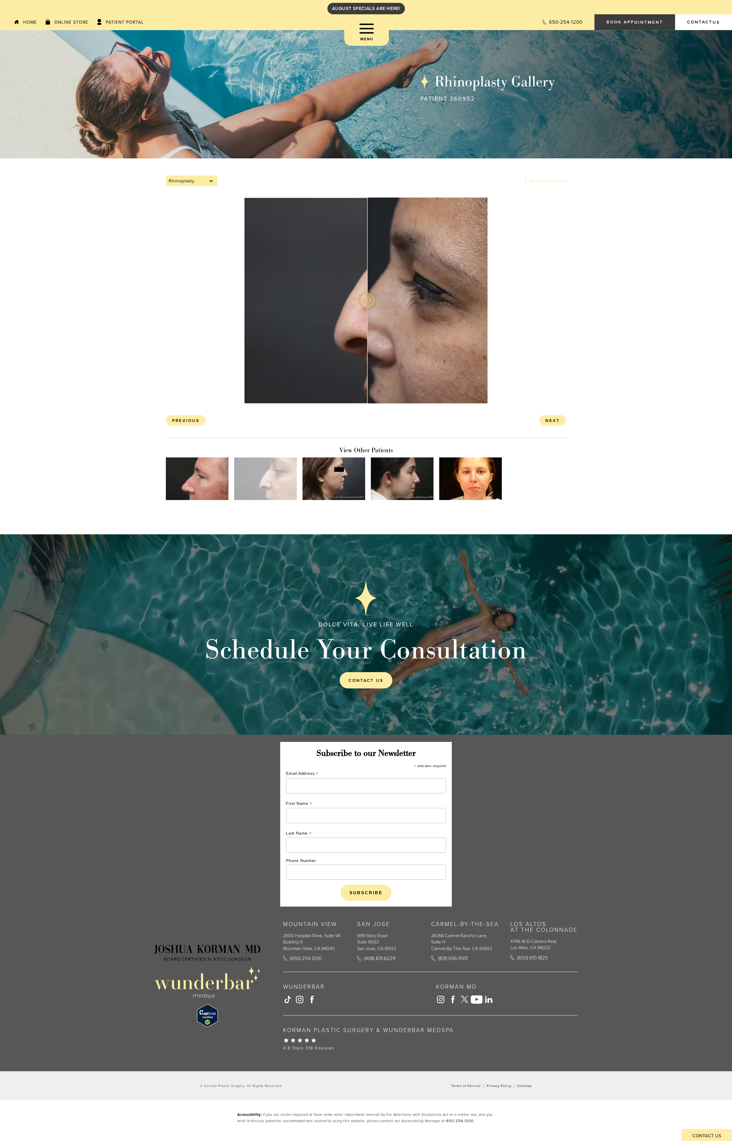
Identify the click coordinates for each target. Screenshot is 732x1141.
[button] (366, 34)
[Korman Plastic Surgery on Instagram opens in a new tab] (300, 999)
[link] (562, 22)
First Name (299, 804)
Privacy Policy (499, 1085)
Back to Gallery (547, 180)
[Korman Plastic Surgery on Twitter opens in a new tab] (465, 999)
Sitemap (524, 1085)
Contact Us (366, 680)
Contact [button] (703, 22)
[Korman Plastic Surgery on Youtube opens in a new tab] (477, 999)
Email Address (302, 774)
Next (552, 420)
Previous (186, 420)
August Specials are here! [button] (366, 8)
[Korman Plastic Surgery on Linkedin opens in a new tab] (489, 999)
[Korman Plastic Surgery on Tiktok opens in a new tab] (288, 999)
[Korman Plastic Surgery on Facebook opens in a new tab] (312, 999)
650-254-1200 (460, 1120)
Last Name (299, 834)
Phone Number (301, 860)
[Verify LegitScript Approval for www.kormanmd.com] (207, 1015)
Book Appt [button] (634, 22)
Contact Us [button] (706, 1135)
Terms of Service (466, 1085)
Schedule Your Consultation (366, 649)
